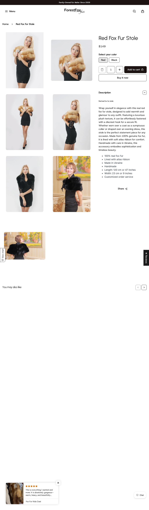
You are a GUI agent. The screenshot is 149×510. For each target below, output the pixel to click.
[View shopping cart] (142, 11)
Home (5, 24)
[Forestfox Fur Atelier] (74, 11)
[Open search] (134, 11)
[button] (138, 287)
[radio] (103, 60)
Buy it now (122, 77)
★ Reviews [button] (146, 257)
